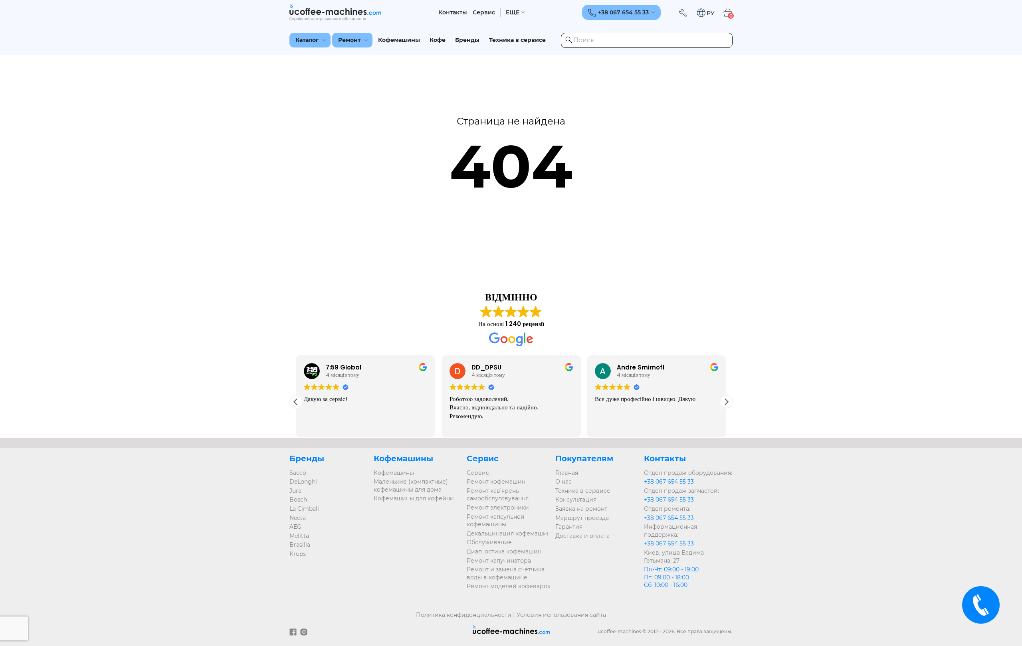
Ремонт (349, 39)
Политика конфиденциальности (463, 614)
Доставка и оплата (582, 535)
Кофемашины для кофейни (414, 498)
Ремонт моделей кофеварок (509, 586)
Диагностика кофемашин (504, 551)
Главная (566, 472)
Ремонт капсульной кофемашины (496, 520)
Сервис (484, 13)
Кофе (438, 39)
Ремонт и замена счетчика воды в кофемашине (506, 573)
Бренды (467, 39)
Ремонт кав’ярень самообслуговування (498, 494)
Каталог (307, 39)
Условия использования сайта (561, 614)
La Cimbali (304, 508)
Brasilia (299, 544)
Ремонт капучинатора (499, 560)
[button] (705, 13)
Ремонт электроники (498, 507)
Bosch (298, 499)
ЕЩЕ (512, 13)
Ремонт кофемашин (496, 481)
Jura (295, 490)
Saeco (297, 472)
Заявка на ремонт (581, 508)
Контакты (452, 13)
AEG (295, 526)
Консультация (575, 499)
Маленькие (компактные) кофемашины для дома (411, 485)
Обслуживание (489, 542)
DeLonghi (303, 481)
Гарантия (568, 526)
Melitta (299, 535)
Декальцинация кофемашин (509, 533)
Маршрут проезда (582, 518)
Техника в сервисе (517, 39)
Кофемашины (399, 39)
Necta (297, 518)
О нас (563, 481)
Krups (297, 553)
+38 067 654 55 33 (669, 481)
